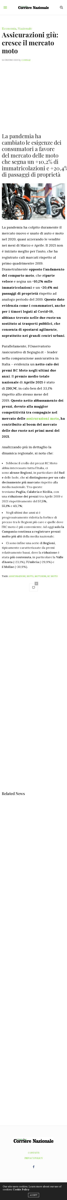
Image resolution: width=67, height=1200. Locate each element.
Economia (9, 28)
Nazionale (25, 28)
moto (30, 576)
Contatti (33, 1152)
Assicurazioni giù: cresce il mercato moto (30, 42)
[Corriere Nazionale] (33, 7)
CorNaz (26, 60)
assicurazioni (17, 576)
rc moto (52, 576)
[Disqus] (33, 647)
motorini (40, 576)
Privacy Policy (34, 1158)
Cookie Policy (21, 1189)
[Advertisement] (33, 94)
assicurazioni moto (42, 418)
